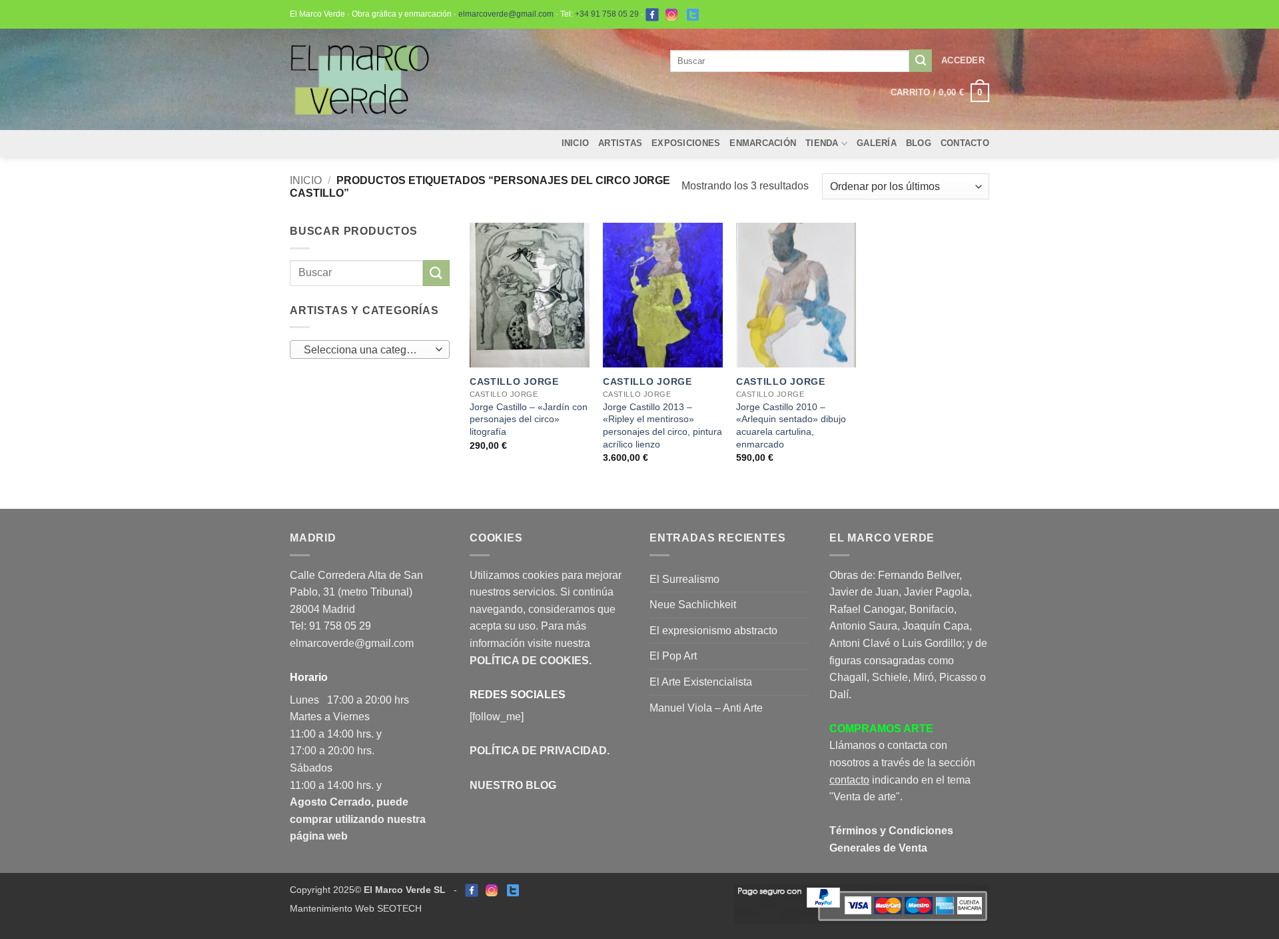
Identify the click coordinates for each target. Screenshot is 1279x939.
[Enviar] (920, 60)
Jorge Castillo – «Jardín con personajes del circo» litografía (529, 419)
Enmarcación (762, 143)
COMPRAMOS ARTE (881, 728)
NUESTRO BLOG (513, 785)
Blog (918, 143)
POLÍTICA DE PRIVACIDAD (538, 750)
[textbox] (366, 350)
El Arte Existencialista (700, 682)
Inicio (576, 143)
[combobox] (370, 349)
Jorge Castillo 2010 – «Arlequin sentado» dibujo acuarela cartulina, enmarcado (791, 425)
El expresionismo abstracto (713, 630)
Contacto (965, 143)
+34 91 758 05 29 (607, 14)
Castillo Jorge (514, 381)
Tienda (822, 143)
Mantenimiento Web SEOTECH (356, 908)
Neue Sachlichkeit (692, 604)
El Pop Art (673, 656)
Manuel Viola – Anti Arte (706, 708)
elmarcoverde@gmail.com (506, 14)
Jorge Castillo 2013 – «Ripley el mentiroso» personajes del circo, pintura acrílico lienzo (662, 425)
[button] (963, 60)
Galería (877, 143)
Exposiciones (685, 143)
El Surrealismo (684, 579)
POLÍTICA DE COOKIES (529, 660)
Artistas (620, 143)
